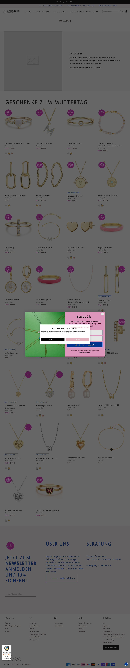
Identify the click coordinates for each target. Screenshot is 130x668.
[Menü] (10, 646)
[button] (126, 664)
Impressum (86, 327)
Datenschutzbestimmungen (76, 327)
